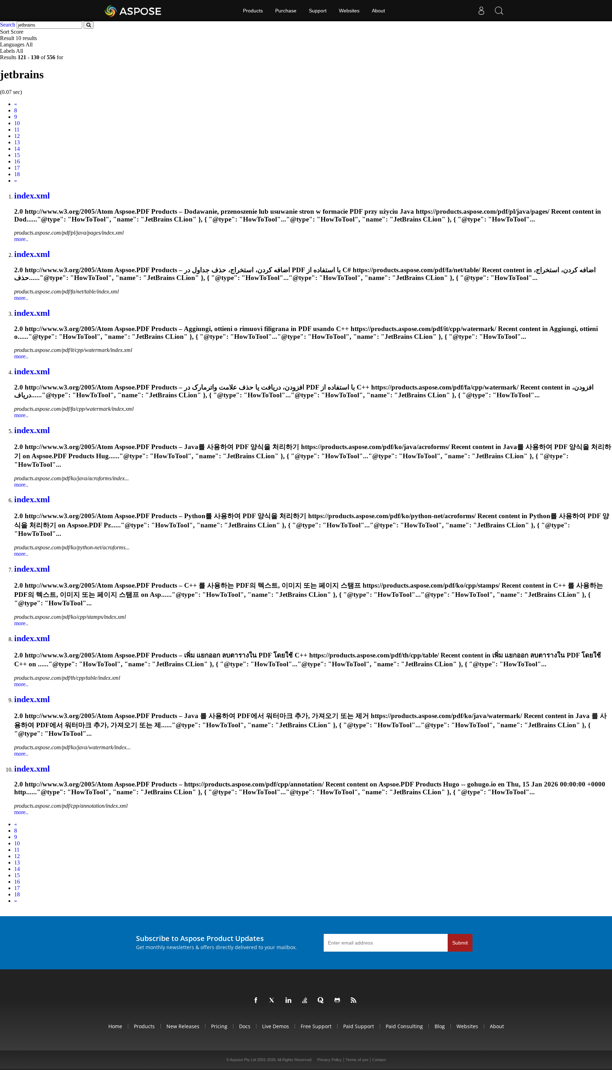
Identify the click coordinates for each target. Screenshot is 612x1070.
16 (17, 161)
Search (7, 25)
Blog (440, 1026)
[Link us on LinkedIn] (289, 1000)
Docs (244, 1026)
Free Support (316, 1026)
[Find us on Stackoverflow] (306, 1000)
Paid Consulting (404, 1026)
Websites (349, 10)
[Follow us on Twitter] (273, 1000)
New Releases (182, 1026)
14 (17, 149)
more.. (21, 239)
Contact (379, 1060)
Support (318, 10)
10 (17, 123)
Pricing (219, 1026)
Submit (460, 943)
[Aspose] (133, 10)
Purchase (285, 10)
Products (253, 10)
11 (16, 130)
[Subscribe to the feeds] (354, 1000)
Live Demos (275, 1026)
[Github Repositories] (338, 1000)
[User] (481, 10)
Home (115, 1026)
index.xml (32, 195)
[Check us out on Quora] (322, 1000)
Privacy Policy (329, 1060)
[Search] (499, 10)
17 (17, 168)
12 (17, 136)
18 (17, 174)
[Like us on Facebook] (257, 1000)
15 (17, 155)
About (378, 10)
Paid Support (358, 1026)
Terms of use (357, 1060)
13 (17, 142)
